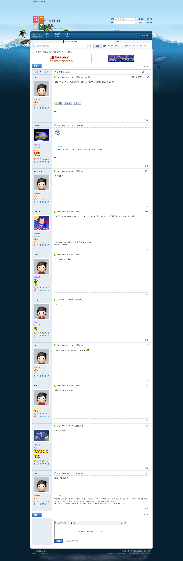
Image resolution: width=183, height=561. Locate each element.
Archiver (125, 551)
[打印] (143, 72)
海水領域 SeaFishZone (33, 52)
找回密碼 (149, 19)
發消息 (46, 108)
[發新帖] (37, 66)
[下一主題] (148, 72)
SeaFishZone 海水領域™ (143, 551)
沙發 (146, 125)
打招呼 (39, 108)
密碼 (112, 22)
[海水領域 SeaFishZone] (49, 30)
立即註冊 (149, 22)
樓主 (132, 77)
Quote (68, 523)
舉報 (146, 120)
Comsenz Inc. (44, 553)
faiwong (36, 125)
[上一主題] (145, 72)
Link (65, 523)
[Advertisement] (92, 9)
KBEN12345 (38, 171)
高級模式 (123, 523)
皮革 (137, 46)
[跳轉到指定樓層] (148, 77)
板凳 (146, 171)
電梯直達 (139, 77)
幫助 (47, 35)
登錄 (95, 531)
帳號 (112, 19)
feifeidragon (37, 211)
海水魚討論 (47, 52)
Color (59, 523)
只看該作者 (79, 77)
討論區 (38, 52)
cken (35, 385)
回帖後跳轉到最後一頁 (73, 541)
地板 (146, 211)
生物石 (117, 46)
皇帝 (108, 46)
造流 (122, 46)
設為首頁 (35, 1)
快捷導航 (145, 35)
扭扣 (145, 46)
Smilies (74, 523)
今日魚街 (69, 52)
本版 (90, 46)
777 (35, 77)
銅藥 (141, 46)
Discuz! (41, 551)
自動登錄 (141, 19)
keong (36, 254)
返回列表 (147, 66)
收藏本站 (42, 1)
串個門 (39, 105)
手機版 (57, 35)
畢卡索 (132, 46)
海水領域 (37, 35)
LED (112, 46)
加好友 (46, 105)
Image (62, 523)
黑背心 (127, 46)
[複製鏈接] (66, 72)
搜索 (67, 35)
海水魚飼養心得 (58, 52)
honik (35, 473)
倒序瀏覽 (88, 77)
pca (35, 426)
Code (71, 523)
